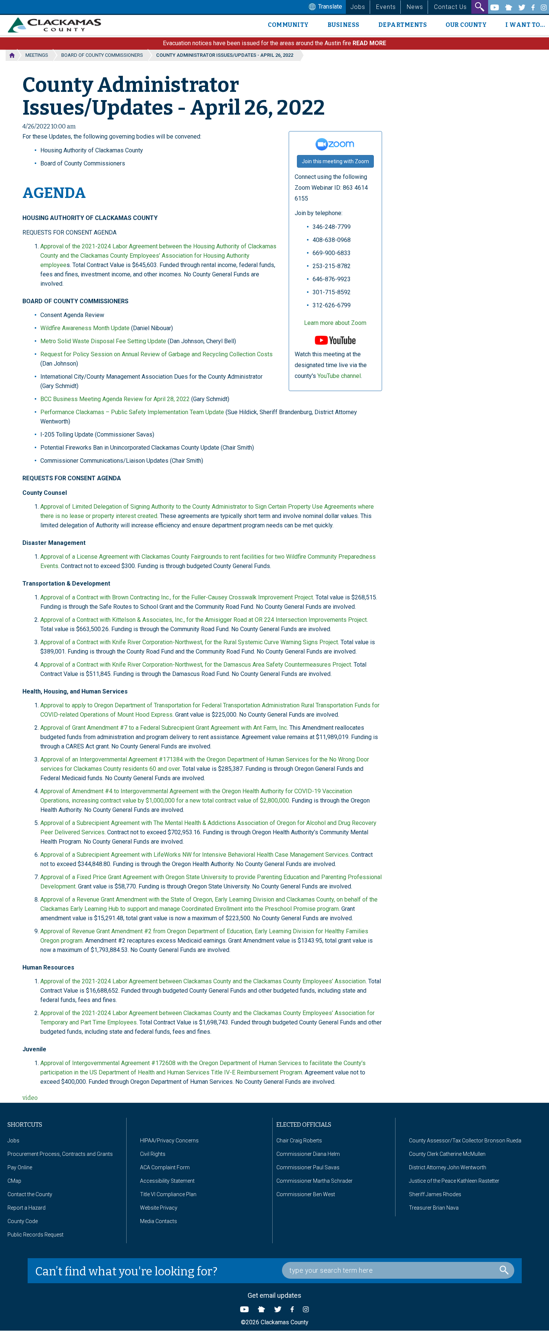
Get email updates (274, 1295)
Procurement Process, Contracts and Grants (60, 1154)
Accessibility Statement (167, 1181)
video (30, 1097)
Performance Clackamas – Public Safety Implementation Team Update (132, 412)
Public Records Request (35, 1235)
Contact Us (450, 6)
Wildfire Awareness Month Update (85, 328)
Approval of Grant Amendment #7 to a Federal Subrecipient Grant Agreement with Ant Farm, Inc (163, 727)
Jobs (357, 6)
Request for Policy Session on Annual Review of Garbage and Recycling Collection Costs (156, 354)
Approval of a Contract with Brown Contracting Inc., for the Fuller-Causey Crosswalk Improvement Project (176, 597)
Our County (466, 24)
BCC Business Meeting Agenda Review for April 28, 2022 (115, 399)
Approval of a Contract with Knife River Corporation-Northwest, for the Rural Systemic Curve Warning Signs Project (189, 642)
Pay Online (19, 1167)
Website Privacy (158, 1208)
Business (344, 24)
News (415, 6)
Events (386, 6)
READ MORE (369, 43)
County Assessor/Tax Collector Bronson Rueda (465, 1141)
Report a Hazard (26, 1208)
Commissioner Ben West (305, 1194)
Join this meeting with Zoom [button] (335, 161)
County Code (22, 1221)
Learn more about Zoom (335, 322)
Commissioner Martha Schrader (314, 1181)
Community (288, 24)
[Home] (57, 25)
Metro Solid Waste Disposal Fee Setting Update (103, 341)
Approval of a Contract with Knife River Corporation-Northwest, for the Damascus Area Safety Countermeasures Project (195, 664)
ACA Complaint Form (165, 1167)
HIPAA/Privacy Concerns (169, 1141)
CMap (14, 1181)
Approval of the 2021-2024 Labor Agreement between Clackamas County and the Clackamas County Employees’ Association (203, 981)
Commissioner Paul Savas (307, 1167)
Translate (329, 6)
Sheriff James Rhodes (435, 1194)
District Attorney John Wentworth (447, 1167)
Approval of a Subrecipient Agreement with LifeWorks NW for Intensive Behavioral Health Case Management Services (194, 854)
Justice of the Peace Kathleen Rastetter (454, 1181)
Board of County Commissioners (102, 55)
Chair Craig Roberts (299, 1141)
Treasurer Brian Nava (434, 1208)
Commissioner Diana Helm (308, 1154)
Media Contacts (158, 1221)
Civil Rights (152, 1154)
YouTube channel (339, 375)
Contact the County (29, 1194)
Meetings (36, 55)
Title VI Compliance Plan (168, 1194)
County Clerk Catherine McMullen (447, 1154)
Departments (402, 24)
